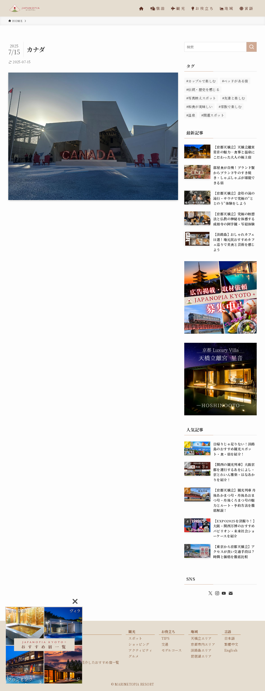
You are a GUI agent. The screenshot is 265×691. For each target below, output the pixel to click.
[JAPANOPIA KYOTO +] (24, 8)
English (231, 650)
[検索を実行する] (251, 47)
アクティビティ (140, 650)
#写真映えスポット (201, 98)
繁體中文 (231, 644)
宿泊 (74, 631)
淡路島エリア (201, 650)
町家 (74, 650)
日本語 (229, 638)
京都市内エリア (203, 644)
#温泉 (190, 115)
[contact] (230, 593)
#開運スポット (212, 115)
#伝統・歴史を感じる (202, 89)
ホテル (76, 644)
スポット (135, 638)
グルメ (133, 656)
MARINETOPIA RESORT (134, 684)
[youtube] (223, 593)
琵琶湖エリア (201, 656)
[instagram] (217, 593)
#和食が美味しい (199, 106)
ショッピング (138, 644)
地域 (194, 631)
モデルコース (171, 650)
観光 (131, 631)
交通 (164, 644)
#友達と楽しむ (233, 98)
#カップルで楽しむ (201, 81)
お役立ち (168, 631)
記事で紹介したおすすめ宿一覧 (95, 662)
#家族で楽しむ (230, 106)
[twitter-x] (210, 593)
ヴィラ (76, 638)
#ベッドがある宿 (235, 81)
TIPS (165, 638)
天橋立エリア (201, 638)
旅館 (74, 656)
